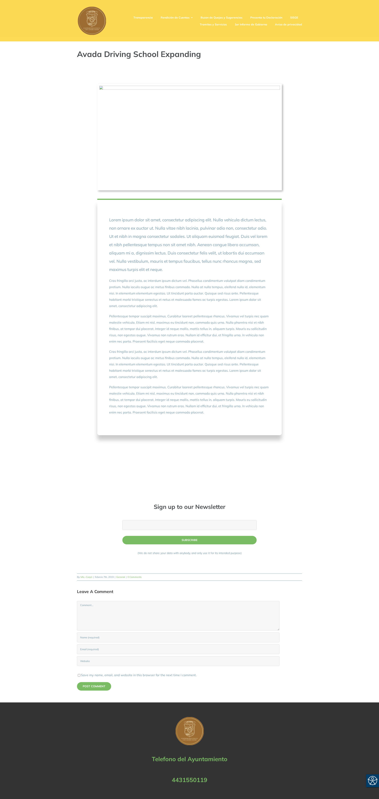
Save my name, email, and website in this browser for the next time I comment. (139, 675)
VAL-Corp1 (86, 577)
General (120, 577)
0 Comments (135, 577)
